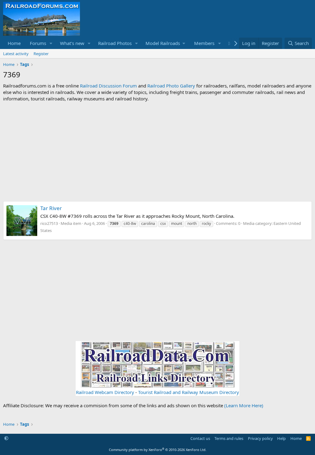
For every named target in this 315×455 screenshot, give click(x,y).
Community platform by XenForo (157, 449)
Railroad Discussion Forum (108, 86)
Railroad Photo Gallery (171, 86)
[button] (51, 43)
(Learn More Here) (243, 405)
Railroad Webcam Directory (105, 392)
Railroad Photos (115, 43)
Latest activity (16, 53)
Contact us (200, 438)
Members (204, 43)
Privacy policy (260, 438)
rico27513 (49, 223)
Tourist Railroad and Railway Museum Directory (188, 392)
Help (281, 438)
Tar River (51, 208)
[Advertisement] (157, 151)
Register (41, 53)
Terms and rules (228, 438)
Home (14, 43)
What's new (72, 43)
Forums (38, 43)
